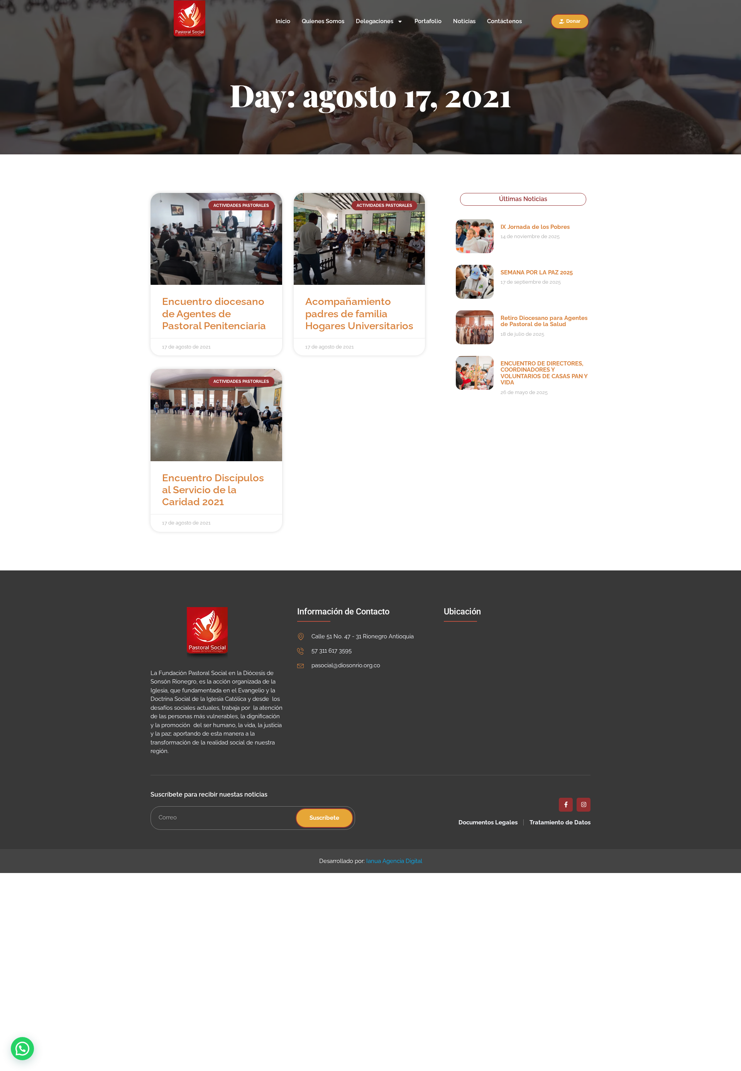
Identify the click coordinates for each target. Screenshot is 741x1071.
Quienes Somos (323, 21)
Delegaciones (374, 21)
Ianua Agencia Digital (394, 861)
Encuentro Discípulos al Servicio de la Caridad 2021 (213, 490)
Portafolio (428, 21)
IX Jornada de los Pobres (535, 226)
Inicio (283, 21)
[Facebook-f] (566, 805)
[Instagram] (583, 805)
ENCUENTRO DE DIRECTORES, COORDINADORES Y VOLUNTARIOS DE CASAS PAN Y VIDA (544, 373)
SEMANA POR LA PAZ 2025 (537, 272)
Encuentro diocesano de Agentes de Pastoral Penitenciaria (214, 313)
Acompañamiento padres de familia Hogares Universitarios (359, 313)
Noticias (464, 21)
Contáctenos (504, 21)
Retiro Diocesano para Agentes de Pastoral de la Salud (544, 321)
